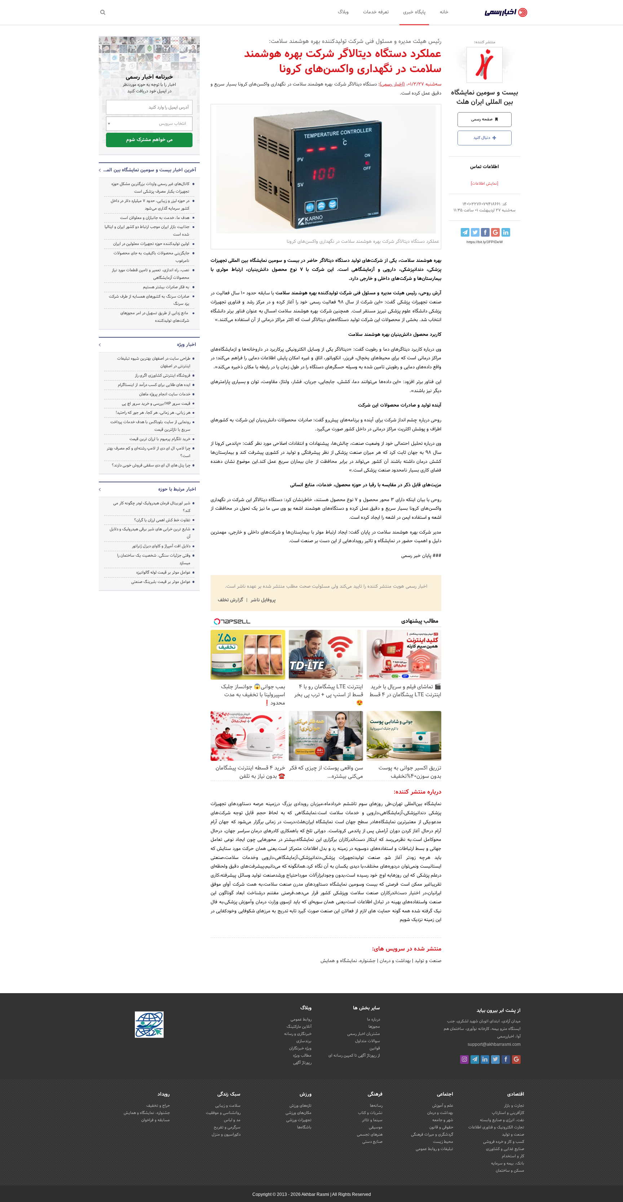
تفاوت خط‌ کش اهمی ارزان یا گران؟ (162, 520)
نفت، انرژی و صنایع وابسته (502, 1120)
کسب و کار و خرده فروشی (503, 1142)
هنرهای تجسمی (370, 1134)
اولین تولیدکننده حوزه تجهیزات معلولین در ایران (151, 244)
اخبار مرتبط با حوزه (177, 489)
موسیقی (376, 1127)
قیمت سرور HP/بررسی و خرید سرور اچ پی (156, 403)
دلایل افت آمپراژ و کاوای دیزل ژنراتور (161, 546)
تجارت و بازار (514, 1105)
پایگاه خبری (414, 12)
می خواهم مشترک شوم (149, 140)
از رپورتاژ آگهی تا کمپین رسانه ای (354, 1055)
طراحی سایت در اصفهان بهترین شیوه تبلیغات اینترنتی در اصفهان (153, 362)
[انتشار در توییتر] (475, 232)
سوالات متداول (367, 1041)
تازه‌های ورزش (301, 1105)
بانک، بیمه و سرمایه (507, 1163)
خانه (444, 12)
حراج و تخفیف (158, 1105)
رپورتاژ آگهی (302, 1063)
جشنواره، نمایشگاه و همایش (348, 961)
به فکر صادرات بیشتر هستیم (166, 287)
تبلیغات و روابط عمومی (434, 1149)
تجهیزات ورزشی (299, 1120)
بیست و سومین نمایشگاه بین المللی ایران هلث (484, 97)
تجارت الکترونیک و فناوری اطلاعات (496, 1127)
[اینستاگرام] (464, 1059)
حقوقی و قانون (441, 1127)
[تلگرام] (474, 1059)
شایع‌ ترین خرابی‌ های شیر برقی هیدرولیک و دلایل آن (150, 533)
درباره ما (373, 1019)
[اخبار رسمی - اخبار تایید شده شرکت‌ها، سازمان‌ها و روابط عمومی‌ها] (506, 12)
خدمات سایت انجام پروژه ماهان (164, 394)
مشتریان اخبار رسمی (363, 1034)
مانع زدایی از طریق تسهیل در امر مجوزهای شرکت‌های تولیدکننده (154, 317)
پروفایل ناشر (262, 600)
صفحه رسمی (482, 119)
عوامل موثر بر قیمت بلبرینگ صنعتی (160, 582)
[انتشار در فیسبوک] (485, 232)
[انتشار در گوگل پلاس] (495, 232)
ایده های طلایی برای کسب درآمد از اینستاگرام (154, 385)
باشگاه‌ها (304, 1127)
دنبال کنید (482, 138)
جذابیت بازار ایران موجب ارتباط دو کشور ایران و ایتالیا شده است (147, 231)
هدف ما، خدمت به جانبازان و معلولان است (154, 218)
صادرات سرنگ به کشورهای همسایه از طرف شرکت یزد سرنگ (149, 300)
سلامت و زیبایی (227, 1105)
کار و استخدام (513, 1156)
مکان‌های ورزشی (299, 1113)
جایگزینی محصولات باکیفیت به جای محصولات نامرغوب (151, 257)
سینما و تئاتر (372, 1120)
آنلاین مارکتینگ (299, 1026)
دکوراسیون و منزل (226, 1134)
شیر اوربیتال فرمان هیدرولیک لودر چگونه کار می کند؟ (151, 507)
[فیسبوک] (506, 1059)
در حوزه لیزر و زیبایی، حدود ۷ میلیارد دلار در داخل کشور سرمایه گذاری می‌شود (150, 205)
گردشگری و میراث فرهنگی (432, 1134)
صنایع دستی (372, 1142)
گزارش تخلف (231, 600)
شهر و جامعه (442, 1120)
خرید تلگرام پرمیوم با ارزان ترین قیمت (159, 439)
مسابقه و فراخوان (155, 1120)
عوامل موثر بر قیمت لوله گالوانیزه (163, 572)
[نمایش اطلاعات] (484, 183)
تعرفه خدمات (376, 12)
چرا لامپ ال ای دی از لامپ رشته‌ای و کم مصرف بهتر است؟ (148, 452)
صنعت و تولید (427, 961)
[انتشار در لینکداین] (506, 232)
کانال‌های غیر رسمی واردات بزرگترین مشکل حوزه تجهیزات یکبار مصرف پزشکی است (150, 188)
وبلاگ (343, 12)
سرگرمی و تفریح (227, 1127)
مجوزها (374, 1026)
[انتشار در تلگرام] (465, 232)
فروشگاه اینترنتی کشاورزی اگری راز (162, 375)
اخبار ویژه (186, 345)
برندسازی (304, 1041)
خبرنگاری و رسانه (298, 1034)
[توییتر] (495, 1059)
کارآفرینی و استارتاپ (508, 1113)
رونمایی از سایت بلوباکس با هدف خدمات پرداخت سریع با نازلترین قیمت (150, 426)
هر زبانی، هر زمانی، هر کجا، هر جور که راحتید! (153, 412)
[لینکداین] (485, 1059)
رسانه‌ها (376, 1105)
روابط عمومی (301, 1019)
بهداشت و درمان (394, 961)
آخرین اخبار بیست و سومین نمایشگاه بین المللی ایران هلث (149, 170)
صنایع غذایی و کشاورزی (505, 1149)
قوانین (375, 1048)
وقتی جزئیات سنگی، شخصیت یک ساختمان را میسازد (153, 559)
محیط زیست (443, 1142)
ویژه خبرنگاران (300, 1048)
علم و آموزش (442, 1105)
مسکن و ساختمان (510, 1170)
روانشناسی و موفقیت (223, 1113)
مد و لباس (232, 1120)
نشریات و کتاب (370, 1113)
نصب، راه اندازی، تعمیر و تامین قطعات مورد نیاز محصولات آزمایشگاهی (150, 274)
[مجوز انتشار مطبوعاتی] (149, 1026)
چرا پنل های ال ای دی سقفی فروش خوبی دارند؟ (151, 465)
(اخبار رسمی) (392, 84)
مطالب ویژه (302, 1055)
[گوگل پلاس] (516, 1059)
